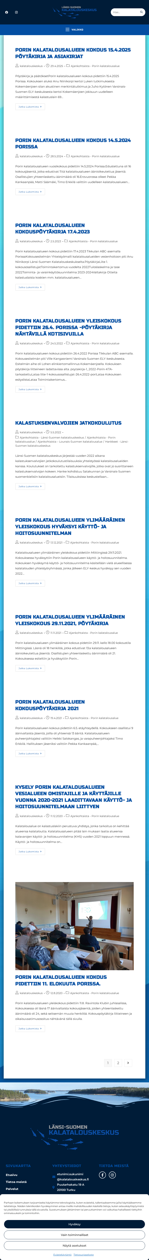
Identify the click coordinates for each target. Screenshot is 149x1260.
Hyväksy (74, 1224)
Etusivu (11, 1175)
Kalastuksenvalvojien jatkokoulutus (68, 423)
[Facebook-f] (102, 1174)
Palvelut (12, 1189)
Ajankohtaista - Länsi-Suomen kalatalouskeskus (52, 437)
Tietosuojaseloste (84, 1254)
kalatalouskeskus (31, 66)
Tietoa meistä (16, 1182)
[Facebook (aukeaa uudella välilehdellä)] (7, 12)
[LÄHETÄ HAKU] (141, 12)
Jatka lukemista (32, 105)
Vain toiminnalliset (74, 1235)
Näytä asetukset (74, 1245)
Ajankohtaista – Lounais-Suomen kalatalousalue (70, 441)
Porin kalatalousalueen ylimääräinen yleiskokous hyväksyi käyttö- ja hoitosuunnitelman (70, 526)
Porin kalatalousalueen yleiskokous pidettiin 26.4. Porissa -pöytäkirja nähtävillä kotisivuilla (68, 327)
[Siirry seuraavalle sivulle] (128, 1063)
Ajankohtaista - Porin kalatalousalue (95, 66)
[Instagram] (112, 1174)
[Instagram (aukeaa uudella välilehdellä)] (16, 12)
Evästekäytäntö (62, 1254)
